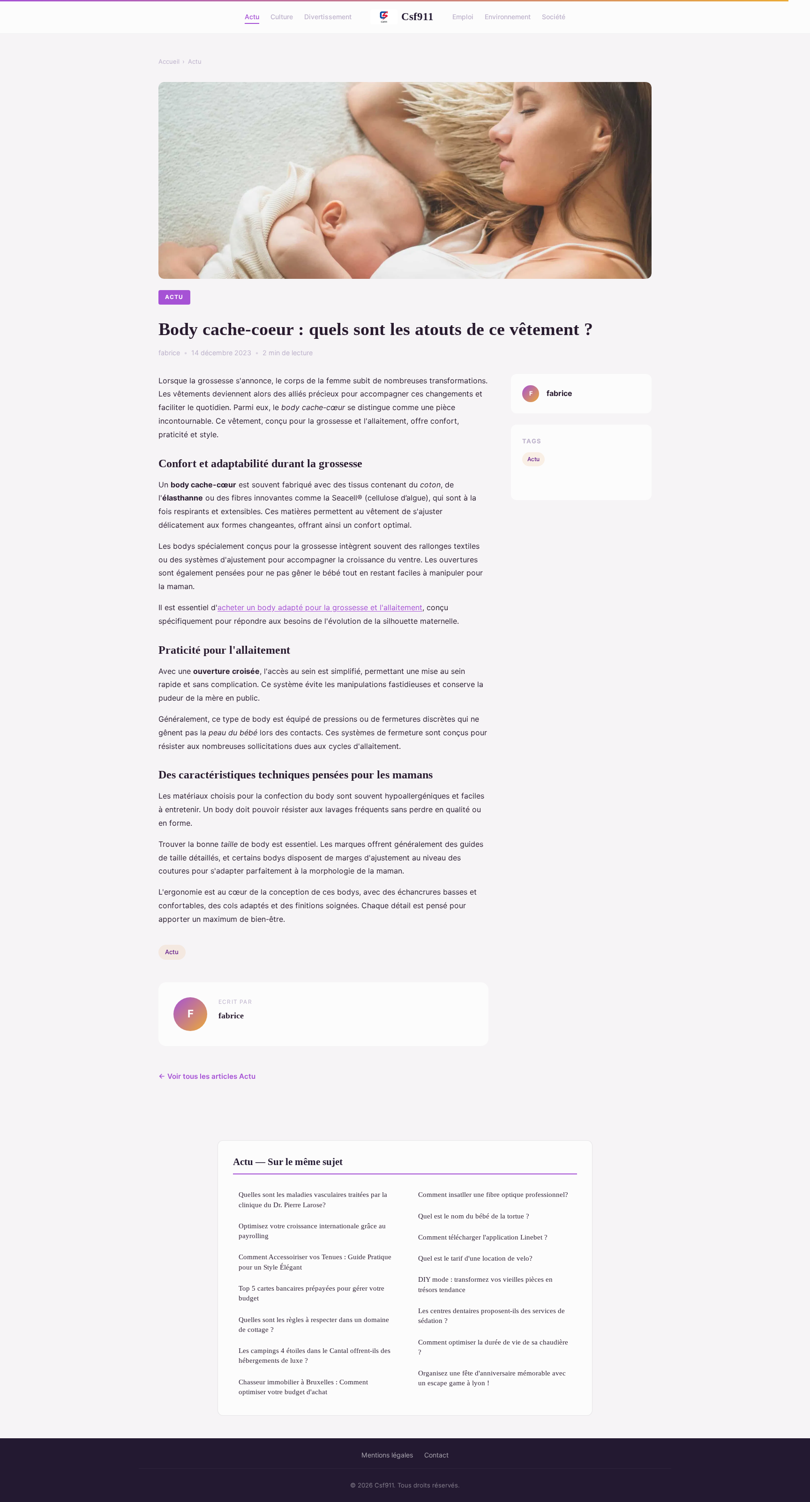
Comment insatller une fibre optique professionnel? (493, 1194)
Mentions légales (387, 1455)
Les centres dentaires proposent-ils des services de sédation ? (491, 1315)
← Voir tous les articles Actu (206, 1076)
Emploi (462, 17)
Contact (436, 1455)
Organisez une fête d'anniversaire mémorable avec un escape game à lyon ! (492, 1378)
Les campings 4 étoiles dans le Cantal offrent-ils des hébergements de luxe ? (314, 1355)
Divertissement (328, 17)
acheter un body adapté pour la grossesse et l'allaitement (320, 607)
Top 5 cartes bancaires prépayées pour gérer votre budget (311, 1293)
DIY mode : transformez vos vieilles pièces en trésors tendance (485, 1284)
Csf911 (417, 16)
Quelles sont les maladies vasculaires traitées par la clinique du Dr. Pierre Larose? (313, 1199)
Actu (252, 17)
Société (553, 17)
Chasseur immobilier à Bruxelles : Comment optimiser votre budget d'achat (303, 1387)
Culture (281, 17)
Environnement (508, 17)
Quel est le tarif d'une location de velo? (475, 1258)
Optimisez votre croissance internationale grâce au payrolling (312, 1231)
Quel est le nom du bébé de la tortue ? (473, 1216)
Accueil (169, 61)
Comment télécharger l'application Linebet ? (483, 1237)
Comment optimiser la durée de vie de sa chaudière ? (493, 1347)
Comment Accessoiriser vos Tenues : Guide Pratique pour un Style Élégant (315, 1261)
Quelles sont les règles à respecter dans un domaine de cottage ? (314, 1324)
